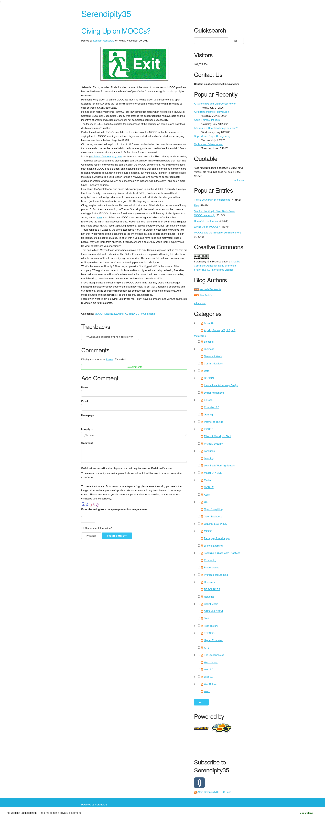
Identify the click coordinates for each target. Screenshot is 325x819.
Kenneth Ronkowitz (104, 40)
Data (206, 370)
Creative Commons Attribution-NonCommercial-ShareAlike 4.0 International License (217, 265)
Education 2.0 (211, 407)
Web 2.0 (208, 669)
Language (209, 451)
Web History (211, 662)
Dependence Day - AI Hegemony (212, 136)
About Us (209, 323)
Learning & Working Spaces (219, 465)
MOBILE (209, 487)
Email (84, 401)
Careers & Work (213, 356)
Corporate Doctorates (206, 221)
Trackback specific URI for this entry (110, 337)
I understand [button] (306, 813)
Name (84, 387)
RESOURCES (212, 589)
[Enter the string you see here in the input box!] (91, 503)
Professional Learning (216, 574)
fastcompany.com (112, 156)
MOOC (99, 313)
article (99, 217)
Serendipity (101, 804)
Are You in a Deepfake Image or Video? (215, 128)
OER (207, 502)
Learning (208, 458)
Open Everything (213, 509)
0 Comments (148, 313)
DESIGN (209, 378)
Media (207, 480)
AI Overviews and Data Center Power (215, 103)
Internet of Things (213, 421)
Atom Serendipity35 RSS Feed (214, 792)
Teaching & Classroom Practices (222, 553)
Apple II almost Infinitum (207, 119)
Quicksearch (210, 30)
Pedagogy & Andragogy (217, 538)
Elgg (196, 205)
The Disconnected (214, 655)
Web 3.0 (208, 676)
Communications (213, 363)
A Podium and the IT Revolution (211, 111)
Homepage (87, 415)
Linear (109, 359)
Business (209, 349)
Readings (209, 596)
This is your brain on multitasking (212, 199)
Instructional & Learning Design (221, 385)
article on (96, 156)
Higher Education (213, 640)
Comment (87, 443)
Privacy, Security (213, 443)
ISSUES (208, 429)
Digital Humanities (214, 392)
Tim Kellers (206, 295)
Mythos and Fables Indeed (208, 144)
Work (207, 691)
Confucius (238, 180)
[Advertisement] (255, 745)
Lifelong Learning (213, 545)
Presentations (211, 567)
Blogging (208, 341)
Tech (206, 618)
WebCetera (210, 684)
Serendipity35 (106, 13)
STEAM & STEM (213, 611)
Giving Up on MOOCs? (115, 30)
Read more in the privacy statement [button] (59, 812)
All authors (200, 303)
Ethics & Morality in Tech (217, 436)
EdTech (208, 400)
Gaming (208, 414)
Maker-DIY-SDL (213, 472)
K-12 (206, 647)
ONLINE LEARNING (115, 313)
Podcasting (210, 560)
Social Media (211, 604)
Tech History (211, 625)
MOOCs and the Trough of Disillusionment (217, 232)
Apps (207, 494)
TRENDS (134, 313)
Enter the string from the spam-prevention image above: (114, 509)
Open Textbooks (213, 516)
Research (209, 582)
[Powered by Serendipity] (202, 728)
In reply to (87, 429)
